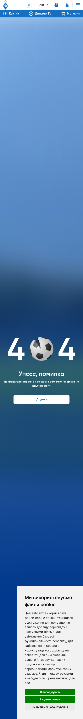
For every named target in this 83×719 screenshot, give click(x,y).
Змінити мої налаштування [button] (50, 707)
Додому (41, 399)
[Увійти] (67, 5)
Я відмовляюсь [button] (50, 699)
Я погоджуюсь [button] (50, 692)
